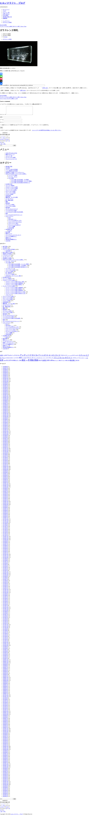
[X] (44, 81)
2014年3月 (5, 585)
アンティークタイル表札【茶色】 (14, 289)
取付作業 (8, 232)
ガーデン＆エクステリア (12, 209)
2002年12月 (5, 781)
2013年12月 (5, 589)
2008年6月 (5, 686)
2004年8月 (5, 752)
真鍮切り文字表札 (7, 253)
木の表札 (8, 168)
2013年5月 (5, 599)
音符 (77, 360)
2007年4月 (5, 705)
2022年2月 (5, 445)
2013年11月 (5, 591)
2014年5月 (5, 582)
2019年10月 (5, 486)
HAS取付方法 (9, 184)
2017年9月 (5, 523)
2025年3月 (5, 391)
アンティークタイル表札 (12, 188)
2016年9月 (5, 541)
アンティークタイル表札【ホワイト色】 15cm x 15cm (13, 26)
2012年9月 (5, 611)
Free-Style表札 (3, 25)
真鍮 (36, 360)
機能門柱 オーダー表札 (12, 197)
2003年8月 (5, 769)
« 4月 (1, 143)
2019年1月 (5, 500)
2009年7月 (5, 667)
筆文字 (40, 360)
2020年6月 (5, 475)
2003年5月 (5, 774)
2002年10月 (5, 784)
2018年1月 (5, 517)
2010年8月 (5, 648)
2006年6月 (5, 720)
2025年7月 (5, 385)
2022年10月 (5, 434)
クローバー (64, 355)
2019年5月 (5, 494)
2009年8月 (5, 665)
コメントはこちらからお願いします (9, 98)
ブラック (50, 357)
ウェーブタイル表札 (11, 206)
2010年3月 (5, 655)
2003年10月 (5, 766)
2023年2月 (5, 428)
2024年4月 (5, 407)
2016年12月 (5, 536)
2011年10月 (5, 627)
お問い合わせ (6, 14)
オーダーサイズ (54, 355)
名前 (1, 117)
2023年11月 (5, 415)
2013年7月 (5, 596)
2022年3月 (5, 444)
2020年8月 (5, 472)
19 (6, 139)
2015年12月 (5, 554)
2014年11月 (5, 573)
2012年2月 (5, 621)
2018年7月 (5, 508)
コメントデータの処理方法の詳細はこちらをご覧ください (46, 130)
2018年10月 (5, 504)
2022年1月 (5, 447)
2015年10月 (5, 557)
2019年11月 (5, 485)
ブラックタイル (59, 358)
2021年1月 (5, 464)
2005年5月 (5, 739)
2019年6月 (5, 492)
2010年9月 (5, 646)
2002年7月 (5, 788)
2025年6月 (5, 387)
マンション (81, 357)
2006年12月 (5, 711)
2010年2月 (5, 657)
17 (3, 139)
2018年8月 (5, 507)
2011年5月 (5, 635)
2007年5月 (5, 703)
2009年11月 (5, 661)
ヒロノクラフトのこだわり (15, 222)
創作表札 (8, 203)
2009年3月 (5, 673)
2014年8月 (5, 577)
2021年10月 (5, 451)
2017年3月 (5, 532)
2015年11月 (5, 555)
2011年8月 (5, 630)
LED (1, 355)
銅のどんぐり (56, 360)
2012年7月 (5, 614)
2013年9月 (5, 593)
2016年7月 (5, 544)
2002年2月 (5, 796)
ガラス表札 (11, 178)
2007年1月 (5, 709)
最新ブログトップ (10, 154)
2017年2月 (5, 533)
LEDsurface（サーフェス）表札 (13, 275)
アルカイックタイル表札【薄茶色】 (14, 283)
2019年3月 (5, 497)
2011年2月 (5, 639)
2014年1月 (5, 588)
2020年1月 (5, 482)
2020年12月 (5, 466)
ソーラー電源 (18, 357)
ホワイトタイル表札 (11, 191)
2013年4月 (5, 601)
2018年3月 (5, 514)
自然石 (44, 360)
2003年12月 (5, 764)
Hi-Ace (10, 230)
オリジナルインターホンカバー (13, 235)
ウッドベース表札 (12, 175)
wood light (8, 240)
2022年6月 (5, 440)
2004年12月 (5, 746)
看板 (7, 201)
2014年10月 (5, 574)
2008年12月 (5, 677)
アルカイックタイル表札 (12, 187)
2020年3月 (5, 479)
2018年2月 (5, 516)
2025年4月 (5, 390)
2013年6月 (5, 598)
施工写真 (5, 246)
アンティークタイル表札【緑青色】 (14, 290)
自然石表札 (8, 195)
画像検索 (5, 18)
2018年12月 (5, 501)
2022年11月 (5, 432)
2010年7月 (5, 649)
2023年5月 (5, 423)
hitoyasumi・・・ (12, 219)
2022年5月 (5, 441)
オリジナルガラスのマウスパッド (14, 214)
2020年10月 (5, 469)
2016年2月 (5, 551)
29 (0, 142)
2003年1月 (5, 780)
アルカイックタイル (13, 355)
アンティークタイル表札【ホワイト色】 (16, 292)
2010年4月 (5, 654)
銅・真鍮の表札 (9, 200)
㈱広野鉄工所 (9, 229)
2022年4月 (5, 442)
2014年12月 (5, 571)
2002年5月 (5, 791)
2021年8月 (5, 454)
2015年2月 (5, 569)
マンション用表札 (10, 185)
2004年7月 (5, 753)
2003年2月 (5, 778)
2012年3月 (5, 620)
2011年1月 (5, 640)
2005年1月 (5, 744)
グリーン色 (70, 355)
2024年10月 (5, 398)
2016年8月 (5, 542)
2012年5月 (5, 617)
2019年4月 (5, 495)
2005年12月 (5, 728)
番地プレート (9, 233)
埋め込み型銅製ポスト (11, 239)
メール (1, 119)
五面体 (5, 360)
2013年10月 (5, 592)
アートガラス (43, 355)
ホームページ (6, 9)
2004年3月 (5, 759)
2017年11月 (5, 520)
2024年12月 (5, 396)
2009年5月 (5, 670)
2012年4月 (5, 618)
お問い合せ (45, 87)
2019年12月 (5, 484)
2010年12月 (5, 642)
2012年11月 (5, 608)
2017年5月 (5, 529)
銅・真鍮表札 (9, 272)
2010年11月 (5, 643)
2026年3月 (5, 374)
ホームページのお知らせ (14, 225)
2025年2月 (5, 393)
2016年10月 (5, 539)
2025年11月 (5, 379)
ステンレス (75, 355)
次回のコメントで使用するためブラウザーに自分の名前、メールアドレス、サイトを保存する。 (26, 124)
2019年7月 (5, 491)
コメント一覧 (6, 12)
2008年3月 (5, 690)
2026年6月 (5, 369)
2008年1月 (5, 693)
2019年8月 (5, 489)
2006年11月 (5, 712)
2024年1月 (5, 412)
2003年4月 (5, 775)
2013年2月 (5, 604)
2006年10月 (5, 714)
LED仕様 (8, 250)
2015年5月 (5, 564)
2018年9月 (5, 506)
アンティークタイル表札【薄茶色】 (14, 287)
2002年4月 (5, 793)
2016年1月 (5, 552)
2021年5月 (5, 459)
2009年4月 (5, 671)
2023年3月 (5, 426)
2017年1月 (5, 535)
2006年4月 (5, 722)
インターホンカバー (8, 341)
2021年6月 (5, 457)
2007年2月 (5, 708)
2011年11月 (5, 626)
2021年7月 (5, 456)
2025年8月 (5, 384)
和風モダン (16, 360)
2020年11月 (5, 467)
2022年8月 (5, 437)
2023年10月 (5, 416)
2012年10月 (5, 610)
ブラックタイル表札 (11, 192)
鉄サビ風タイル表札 (8, 252)
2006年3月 (5, 724)
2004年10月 (5, 749)
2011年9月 (5, 629)
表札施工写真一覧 (7, 16)
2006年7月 (5, 718)
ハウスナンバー (7, 255)
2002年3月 (5, 794)
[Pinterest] (44, 78)
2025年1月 (5, 394)
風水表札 (8, 207)
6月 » (4, 143)
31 (3, 142)
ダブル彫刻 (24, 357)
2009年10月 (5, 662)
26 (6, 140)
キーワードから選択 (11, 157)
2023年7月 (5, 420)
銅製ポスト (8, 237)
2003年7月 (5, 771)
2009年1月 (5, 676)
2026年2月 (5, 375)
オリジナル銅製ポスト (11, 236)
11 (4, 137)
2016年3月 (5, 549)
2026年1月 (5, 376)
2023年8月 (5, 419)
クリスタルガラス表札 (11, 210)
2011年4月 (5, 636)
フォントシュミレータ (11, 159)
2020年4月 (5, 478)
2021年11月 (5, 450)
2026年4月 (5, 372)
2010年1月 (5, 658)
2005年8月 (5, 734)
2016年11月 (5, 538)
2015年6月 (5, 563)
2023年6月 (5, 422)
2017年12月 (5, 519)
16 (2, 139)
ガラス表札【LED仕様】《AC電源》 (20, 179)
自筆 (48, 360)
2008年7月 (5, 684)
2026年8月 (5, 366)
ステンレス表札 (9, 271)
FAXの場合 (5, 15)
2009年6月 (5, 668)
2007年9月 (5, 698)
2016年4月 (5, 548)
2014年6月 (5, 580)
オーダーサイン (9, 198)
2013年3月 (5, 602)
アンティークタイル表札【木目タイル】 (16, 293)
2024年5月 (5, 406)
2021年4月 (5, 460)
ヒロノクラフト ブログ (12, 3)
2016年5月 (5, 547)
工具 (27, 360)
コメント (3, 114)
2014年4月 (5, 583)
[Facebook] (44, 74)
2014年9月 (5, 576)
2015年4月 (5, 566)
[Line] (44, 76)
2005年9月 (5, 733)
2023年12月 (5, 413)
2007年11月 (5, 696)
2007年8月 (5, 699)
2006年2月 (5, 725)
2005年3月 (5, 742)
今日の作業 (11, 227)
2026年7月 (5, 368)
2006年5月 (5, 721)
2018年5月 (5, 511)
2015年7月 (5, 561)
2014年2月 (5, 586)
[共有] (44, 83)
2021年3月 (5, 462)
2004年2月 (5, 761)
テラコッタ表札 (9, 194)
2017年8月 (5, 525)
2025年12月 (5, 378)
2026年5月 (5, 371)
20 (7, 139)
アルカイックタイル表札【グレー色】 (15, 281)
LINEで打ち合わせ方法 (11, 153)
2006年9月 (5, 715)
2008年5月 (5, 687)
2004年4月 (5, 758)
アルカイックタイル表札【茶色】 (14, 284)
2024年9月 (5, 400)
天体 (20, 360)
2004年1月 (5, 762)
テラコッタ (29, 357)
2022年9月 (5, 435)
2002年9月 (5, 786)
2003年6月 (5, 772)
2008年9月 (5, 681)
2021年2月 (5, 463)
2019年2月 (5, 498)
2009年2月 (5, 674)
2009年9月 (5, 664)
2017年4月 (5, 530)
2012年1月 (5, 623)
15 (0, 139)
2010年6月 (5, 651)
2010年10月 (5, 645)
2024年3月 (5, 409)
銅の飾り (73, 360)
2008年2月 (5, 692)
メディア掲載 (11, 226)
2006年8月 (5, 717)
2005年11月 (5, 730)
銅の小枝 (67, 360)
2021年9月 (5, 453)
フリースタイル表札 (11, 270)
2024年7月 (5, 403)
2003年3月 (5, 777)
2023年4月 (5, 425)
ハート (43, 357)
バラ (47, 357)
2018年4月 (5, 513)
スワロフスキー (9, 357)
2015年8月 (5, 560)
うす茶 (5, 355)
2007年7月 (5, 701)
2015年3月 (5, 567)
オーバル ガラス (12, 176)
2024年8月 (5, 401)
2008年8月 (5, 683)
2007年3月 (5, 706)
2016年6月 (5, 545)
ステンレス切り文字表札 (12, 169)
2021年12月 (5, 448)
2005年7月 (5, 736)
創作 (7, 213)
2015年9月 (5, 558)
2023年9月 (5, 418)
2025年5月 (5, 388)
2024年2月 (5, 410)
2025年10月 (5, 381)
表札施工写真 (9, 166)
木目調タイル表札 (7, 258)
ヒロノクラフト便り (13, 223)
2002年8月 (5, 787)
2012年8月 (5, 613)
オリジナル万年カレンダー (15, 220)
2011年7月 (5, 632)
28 (9, 140)
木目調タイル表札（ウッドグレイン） (15, 172)
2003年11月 (5, 765)
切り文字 (8, 360)
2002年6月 (5, 790)
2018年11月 (5, 503)
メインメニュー (4, 6)
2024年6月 (5, 404)
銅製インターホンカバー (9, 342)
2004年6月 (5, 755)
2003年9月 (5, 768)
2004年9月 (5, 750)
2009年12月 (5, 659)
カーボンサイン (7, 256)
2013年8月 (5, 595)
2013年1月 (5, 605)
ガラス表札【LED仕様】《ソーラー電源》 (21, 181)
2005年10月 (5, 731)
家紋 (23, 360)
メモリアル (8, 294)
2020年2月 (5, 481)
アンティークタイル (29, 355)
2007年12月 (5, 695)
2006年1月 (5, 727)
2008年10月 (5, 680)
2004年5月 (5, 756)
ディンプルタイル (38, 357)
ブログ (4, 11)
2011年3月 (5, 637)
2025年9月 (5, 382)
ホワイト (68, 358)
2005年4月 (5, 740)
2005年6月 (5, 737)
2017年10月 (5, 522)
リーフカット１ (9, 268)
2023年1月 (5, 429)
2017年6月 (5, 528)
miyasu (5, 36)
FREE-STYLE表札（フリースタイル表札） (16, 173)
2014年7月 (5, 579)
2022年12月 (5, 431)
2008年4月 (5, 689)
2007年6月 (5, 702)
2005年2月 (5, 743)
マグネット (75, 357)
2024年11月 (5, 397)
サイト (1, 122)
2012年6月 (5, 615)
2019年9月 (5, 488)
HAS (9, 217)
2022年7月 (5, 438)
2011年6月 (5, 633)
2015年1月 (5, 570)
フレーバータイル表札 (11, 190)
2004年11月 (5, 747)
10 (3, 137)
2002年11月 (5, 783)
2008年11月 (5, 679)
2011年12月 (5, 624)
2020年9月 (5, 470)
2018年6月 (5, 510)
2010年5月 (5, 652)
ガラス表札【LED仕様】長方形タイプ (20, 182)
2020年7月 (5, 473)
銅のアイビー (62, 360)
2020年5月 (5, 476)
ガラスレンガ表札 (7, 39)
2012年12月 (5, 607)
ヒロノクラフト (9, 216)
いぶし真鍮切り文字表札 (12, 170)
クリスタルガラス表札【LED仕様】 (14, 212)
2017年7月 (5, 526)
